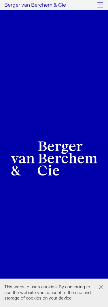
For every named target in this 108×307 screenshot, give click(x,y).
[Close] (101, 286)
